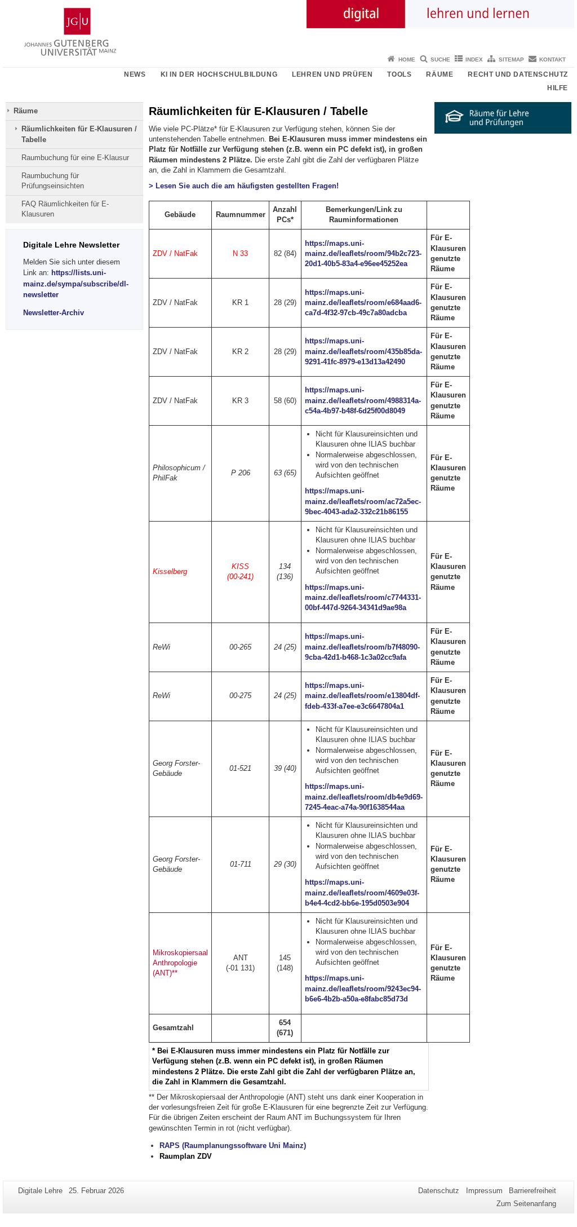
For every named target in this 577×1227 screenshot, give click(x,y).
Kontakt (552, 59)
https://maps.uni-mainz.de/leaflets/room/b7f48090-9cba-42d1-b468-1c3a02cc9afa (362, 646)
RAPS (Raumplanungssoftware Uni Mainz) (232, 1145)
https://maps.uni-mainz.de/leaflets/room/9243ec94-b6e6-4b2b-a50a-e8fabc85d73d (363, 988)
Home (406, 59)
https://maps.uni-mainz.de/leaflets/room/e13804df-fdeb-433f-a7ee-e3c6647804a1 (362, 695)
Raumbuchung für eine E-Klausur (75, 157)
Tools (399, 74)
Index (474, 59)
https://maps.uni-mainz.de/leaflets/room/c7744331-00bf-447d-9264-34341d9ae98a (363, 597)
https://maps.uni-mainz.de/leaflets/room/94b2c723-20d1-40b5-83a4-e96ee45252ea (363, 253)
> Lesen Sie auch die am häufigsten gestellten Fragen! (244, 186)
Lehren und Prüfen (332, 74)
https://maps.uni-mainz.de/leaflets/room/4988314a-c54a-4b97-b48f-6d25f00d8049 (363, 400)
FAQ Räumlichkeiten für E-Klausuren (65, 209)
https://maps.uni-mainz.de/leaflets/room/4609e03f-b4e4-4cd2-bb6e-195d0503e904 (362, 892)
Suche (440, 59)
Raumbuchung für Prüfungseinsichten (52, 180)
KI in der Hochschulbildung (219, 74)
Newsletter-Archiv (53, 312)
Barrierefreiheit (532, 1190)
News (134, 74)
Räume (439, 74)
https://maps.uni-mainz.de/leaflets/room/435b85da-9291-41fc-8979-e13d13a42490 (363, 351)
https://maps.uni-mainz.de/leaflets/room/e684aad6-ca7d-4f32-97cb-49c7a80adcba (363, 302)
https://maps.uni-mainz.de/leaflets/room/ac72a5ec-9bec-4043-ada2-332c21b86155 (363, 501)
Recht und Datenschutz (518, 74)
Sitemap (511, 59)
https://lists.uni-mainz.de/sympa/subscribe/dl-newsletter (75, 283)
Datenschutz (438, 1190)
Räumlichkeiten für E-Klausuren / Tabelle (79, 134)
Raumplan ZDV (185, 1156)
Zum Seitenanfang (526, 1203)
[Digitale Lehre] (288, 25)
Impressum (484, 1190)
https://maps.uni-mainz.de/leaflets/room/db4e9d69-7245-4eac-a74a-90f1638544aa (364, 796)
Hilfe (557, 88)
